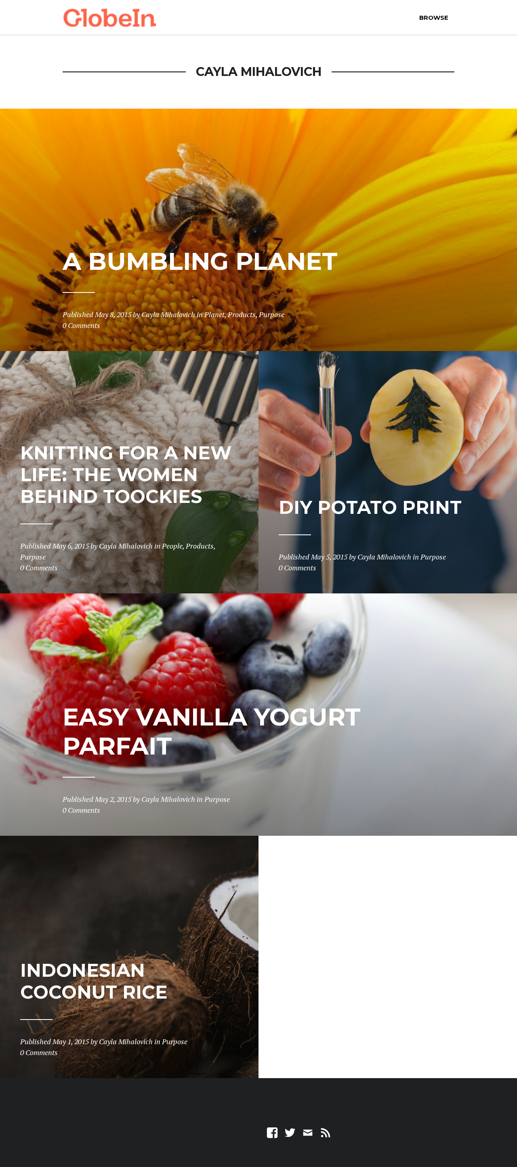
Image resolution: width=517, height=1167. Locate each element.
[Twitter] (290, 1132)
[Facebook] (272, 1132)
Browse (433, 17)
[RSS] (325, 1132)
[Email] (308, 1132)
